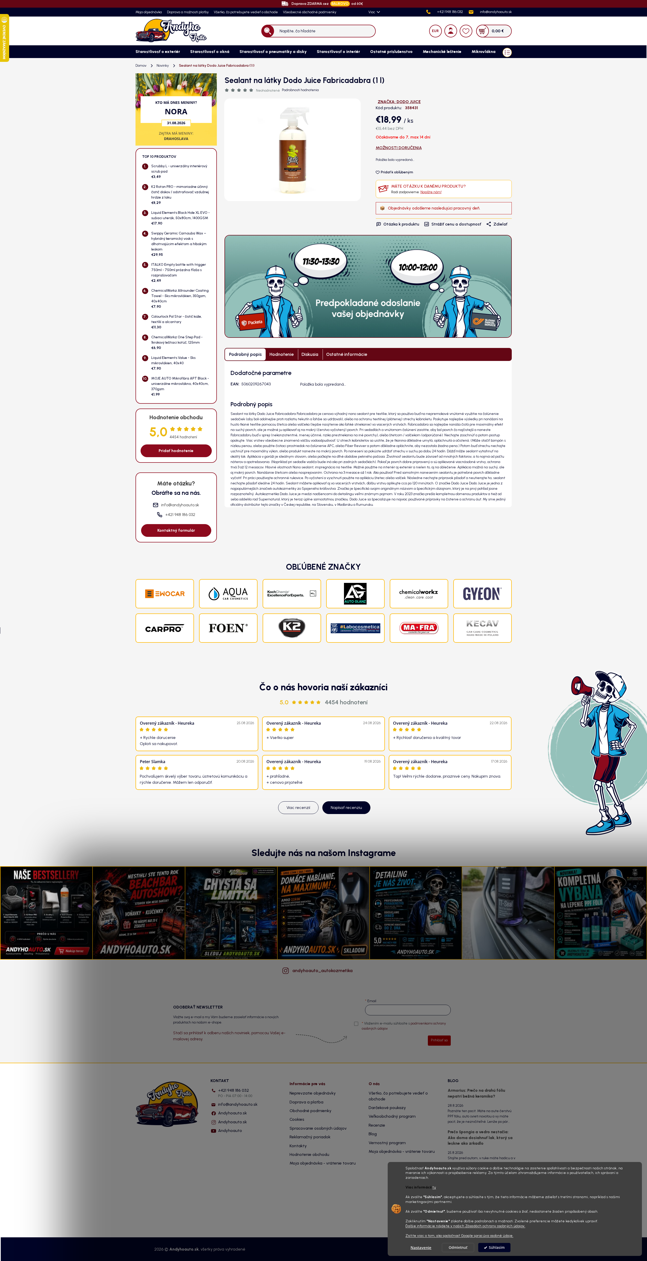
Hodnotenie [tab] (281, 354)
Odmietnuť (458, 1247)
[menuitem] (157, 51)
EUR (435, 31)
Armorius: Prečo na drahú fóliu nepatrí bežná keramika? (476, 1093)
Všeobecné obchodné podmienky (309, 12)
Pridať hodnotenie (176, 450)
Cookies (297, 1119)
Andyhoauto (230, 1130)
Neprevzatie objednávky (313, 1093)
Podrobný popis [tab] (245, 354)
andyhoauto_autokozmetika (322, 970)
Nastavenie (421, 1247)
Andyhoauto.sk (232, 1113)
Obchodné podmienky (311, 1110)
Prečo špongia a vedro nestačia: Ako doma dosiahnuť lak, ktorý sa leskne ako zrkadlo (480, 1137)
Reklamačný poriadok (310, 1136)
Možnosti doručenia (399, 147)
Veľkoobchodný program (392, 1116)
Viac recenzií (298, 807)
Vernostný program (387, 1142)
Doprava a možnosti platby (188, 12)
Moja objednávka (149, 12)
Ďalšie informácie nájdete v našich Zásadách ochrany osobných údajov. (465, 1226)
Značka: (399, 101)
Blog (373, 1133)
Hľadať (267, 31)
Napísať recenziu (346, 807)
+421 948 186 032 (235, 1093)
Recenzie (377, 1125)
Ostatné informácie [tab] (346, 354)
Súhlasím (497, 1247)
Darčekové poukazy (387, 1107)
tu (434, 1187)
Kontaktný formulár (176, 530)
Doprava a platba (306, 1102)
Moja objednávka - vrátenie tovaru (323, 1163)
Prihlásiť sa (439, 1040)
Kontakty (298, 1145)
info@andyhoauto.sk (238, 1104)
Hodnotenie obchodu (309, 1154)
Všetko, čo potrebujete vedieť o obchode (246, 12)
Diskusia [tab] (310, 354)
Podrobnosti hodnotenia (300, 90)
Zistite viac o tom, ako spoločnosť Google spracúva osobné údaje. (459, 1236)
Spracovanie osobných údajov (318, 1128)
